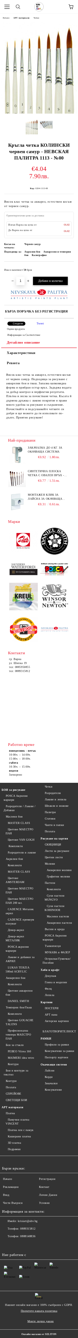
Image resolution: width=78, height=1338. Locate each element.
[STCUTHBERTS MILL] (23, 569)
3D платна (14, 1142)
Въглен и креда (54, 929)
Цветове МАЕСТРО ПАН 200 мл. (19, 900)
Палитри (50, 812)
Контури (13, 1064)
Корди (49, 1076)
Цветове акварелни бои (19, 992)
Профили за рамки (57, 1044)
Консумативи (53, 1089)
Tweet (40, 323)
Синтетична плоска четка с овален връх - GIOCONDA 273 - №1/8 (46, 473)
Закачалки (51, 1083)
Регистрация (47, 1178)
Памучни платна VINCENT (17, 1121)
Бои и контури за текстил (16, 1072)
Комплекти (15, 846)
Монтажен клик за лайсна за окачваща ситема (45, 497)
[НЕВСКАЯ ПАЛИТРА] (54, 630)
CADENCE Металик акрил (20, 911)
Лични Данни (48, 1194)
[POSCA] (54, 569)
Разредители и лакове (22, 852)
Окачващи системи (54, 1064)
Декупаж (50, 975)
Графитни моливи (58, 876)
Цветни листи (54, 857)
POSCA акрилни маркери (17, 948)
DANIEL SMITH (18, 1001)
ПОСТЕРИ (51, 1008)
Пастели (50, 882)
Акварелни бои (16, 977)
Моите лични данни (40, 1321)
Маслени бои (14, 816)
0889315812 (27, 1228)
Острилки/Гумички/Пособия (57, 960)
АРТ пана (51, 1014)
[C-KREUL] (23, 597)
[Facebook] (7, 1244)
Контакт (44, 1186)
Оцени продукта (16, 329)
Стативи (50, 818)
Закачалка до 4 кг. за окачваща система (45, 449)
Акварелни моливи (59, 870)
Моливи (50, 863)
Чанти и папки (54, 825)
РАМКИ (46, 1038)
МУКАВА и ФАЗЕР (57, 952)
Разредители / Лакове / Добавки (20, 808)
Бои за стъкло (15, 1045)
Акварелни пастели (59, 922)
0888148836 (27, 1236)
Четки (36, 18)
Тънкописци (53, 946)
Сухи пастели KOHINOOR (54, 908)
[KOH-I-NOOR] (23, 630)
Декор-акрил (16, 930)
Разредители (53, 793)
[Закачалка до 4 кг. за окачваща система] (17, 455)
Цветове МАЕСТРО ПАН (19, 831)
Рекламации (11, 1186)
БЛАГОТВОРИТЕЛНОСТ (59, 1031)
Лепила (49, 995)
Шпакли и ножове (57, 805)
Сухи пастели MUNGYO (54, 897)
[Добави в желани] (68, 268)
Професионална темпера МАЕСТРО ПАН (18, 1034)
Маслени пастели (58, 916)
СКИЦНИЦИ (53, 844)
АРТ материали (21, 18)
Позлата (11, 1087)
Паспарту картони (56, 1057)
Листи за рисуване (57, 850)
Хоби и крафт (50, 969)
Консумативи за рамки (59, 1051)
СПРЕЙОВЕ (13, 1093)
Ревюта (13, 363)
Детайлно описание (23, 342)
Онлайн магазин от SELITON (39, 1334)
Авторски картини (57, 1021)
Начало (6, 18)
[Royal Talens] (23, 541)
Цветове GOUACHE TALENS (20, 1022)
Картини (47, 1002)
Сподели (18, 323)
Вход (6, 1194)
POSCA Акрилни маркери (16, 797)
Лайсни (50, 1070)
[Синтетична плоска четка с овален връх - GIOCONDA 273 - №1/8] (17, 478)
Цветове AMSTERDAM (15, 880)
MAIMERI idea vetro (21, 1057)
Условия (44, 1202)
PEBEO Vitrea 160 (19, 1051)
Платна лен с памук (21, 1130)
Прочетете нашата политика (39, 1310)
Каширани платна (19, 1136)
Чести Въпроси (13, 1202)
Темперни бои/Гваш (19, 1007)
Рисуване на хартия (54, 838)
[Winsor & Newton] (54, 597)
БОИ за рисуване (13, 789)
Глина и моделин (56, 982)
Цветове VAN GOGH (21, 839)
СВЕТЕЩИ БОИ (16, 1100)
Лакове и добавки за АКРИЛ (20, 959)
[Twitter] (16, 1244)
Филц (48, 988)
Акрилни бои (14, 858)
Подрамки (14, 1149)
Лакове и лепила (55, 799)
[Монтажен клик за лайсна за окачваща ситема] (17, 502)
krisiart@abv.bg (27, 1221)
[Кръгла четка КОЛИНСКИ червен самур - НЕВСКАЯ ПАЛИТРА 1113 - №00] (39, 112)
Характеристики (21, 353)
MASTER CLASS (19, 823)
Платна (10, 1113)
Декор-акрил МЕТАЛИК (15, 938)
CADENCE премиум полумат (20, 921)
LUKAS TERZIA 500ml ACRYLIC (17, 969)
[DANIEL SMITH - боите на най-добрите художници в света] (54, 542)
